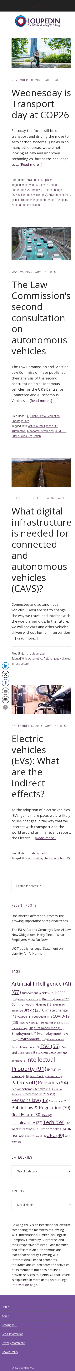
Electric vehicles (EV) (34, 195)
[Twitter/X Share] (5, 674)
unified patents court (32, 1136)
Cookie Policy (10, 1352)
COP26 (16, 195)
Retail (47, 1115)
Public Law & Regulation (45, 416)
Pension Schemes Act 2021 (31, 1089)
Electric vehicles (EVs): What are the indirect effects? (35, 766)
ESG (50, 1046)
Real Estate (27, 1114)
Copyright (42, 1016)
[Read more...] (31, 164)
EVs (67, 195)
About (5, 1316)
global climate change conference (33, 200)
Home (5, 1307)
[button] (5, 707)
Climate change (52, 190)
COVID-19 (60, 431)
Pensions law (30, 1100)
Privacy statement (13, 1343)
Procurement (57, 1101)
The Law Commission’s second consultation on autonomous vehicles (41, 317)
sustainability (27, 1122)
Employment (26, 1033)
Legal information (12, 1334)
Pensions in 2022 (41, 1094)
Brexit (32, 1010)
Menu (40, 6)
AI (28, 416)
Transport (61, 200)
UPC (55, 1135)
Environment (34, 180)
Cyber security (28, 1023)
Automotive (34, 190)
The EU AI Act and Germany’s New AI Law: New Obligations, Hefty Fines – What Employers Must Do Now (41, 935)
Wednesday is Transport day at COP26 (41, 103)
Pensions (53, 1082)
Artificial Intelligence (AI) (43, 426)
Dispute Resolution (46, 1028)
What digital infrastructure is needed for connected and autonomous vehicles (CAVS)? (42, 550)
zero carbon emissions (26, 205)
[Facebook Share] (5, 682)
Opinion (47, 180)
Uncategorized (20, 421)
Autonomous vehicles (40, 431)
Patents (24, 1082)
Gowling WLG (9, 1325)
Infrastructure (20, 663)
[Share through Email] (5, 691)
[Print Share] (5, 699)
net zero (56, 1076)
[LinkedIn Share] (5, 665)
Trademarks (53, 1129)
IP (51, 1070)
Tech (53, 1122)
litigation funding (38, 1076)
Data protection (49, 1023)
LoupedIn (37, 21)
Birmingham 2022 (29, 999)
